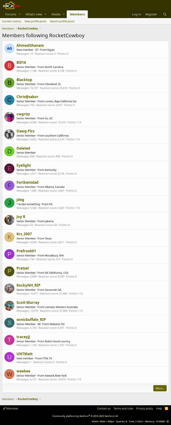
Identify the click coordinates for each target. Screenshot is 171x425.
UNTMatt (24, 353)
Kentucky (51, 170)
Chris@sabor (27, 96)
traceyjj (23, 336)
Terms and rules (123, 408)
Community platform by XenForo (86, 416)
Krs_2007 (24, 234)
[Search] (165, 14)
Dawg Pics (25, 131)
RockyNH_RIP (28, 285)
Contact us (104, 408)
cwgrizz (23, 114)
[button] (20, 14)
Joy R (20, 216)
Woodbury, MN (54, 255)
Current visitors (11, 21)
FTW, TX (47, 358)
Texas (48, 238)
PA (50, 204)
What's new (34, 14)
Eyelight (23, 165)
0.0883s (139, 421)
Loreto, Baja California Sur (61, 101)
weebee (23, 371)
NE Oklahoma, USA (56, 273)
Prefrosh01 (26, 251)
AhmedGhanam (30, 45)
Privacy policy (144, 408)
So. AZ (48, 118)
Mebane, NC (57, 324)
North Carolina (54, 67)
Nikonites (12, 408)
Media (56, 14)
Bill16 (21, 62)
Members (77, 14)
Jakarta (49, 221)
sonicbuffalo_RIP (31, 319)
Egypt (51, 50)
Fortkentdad (27, 182)
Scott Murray (27, 302)
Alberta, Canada (54, 187)
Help (159, 408)
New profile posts (36, 21)
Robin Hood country (57, 341)
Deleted (23, 148)
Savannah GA (53, 290)
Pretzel (22, 268)
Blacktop (24, 79)
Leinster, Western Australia (61, 307)
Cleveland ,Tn (53, 84)
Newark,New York (56, 375)
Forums (10, 14)
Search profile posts (62, 21)
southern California (57, 135)
